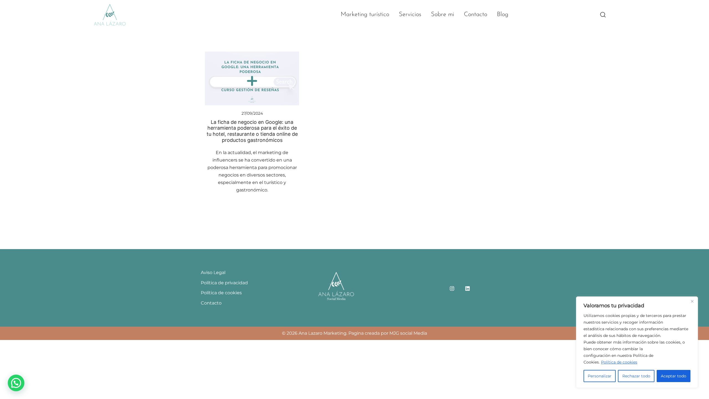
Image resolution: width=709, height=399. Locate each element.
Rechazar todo (636, 376)
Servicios (410, 14)
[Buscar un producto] (603, 15)
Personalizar (600, 376)
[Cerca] (692, 301)
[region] (637, 342)
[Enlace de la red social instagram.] (452, 287)
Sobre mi (442, 14)
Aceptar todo (673, 376)
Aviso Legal (213, 272)
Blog (502, 14)
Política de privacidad (224, 282)
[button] (16, 383)
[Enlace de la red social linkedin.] (467, 287)
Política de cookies (619, 362)
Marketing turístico (365, 14)
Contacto (475, 14)
